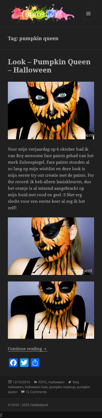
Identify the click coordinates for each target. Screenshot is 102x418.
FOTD (42, 382)
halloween (15, 387)
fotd (76, 382)
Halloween (56, 382)
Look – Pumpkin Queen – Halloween (49, 66)
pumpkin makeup (62, 387)
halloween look (36, 387)
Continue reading (27, 348)
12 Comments (36, 391)
